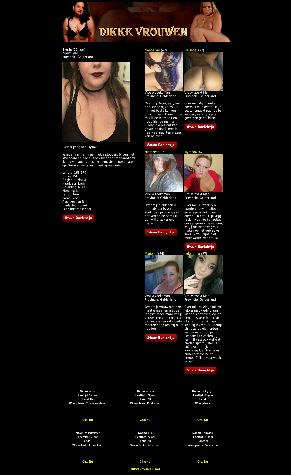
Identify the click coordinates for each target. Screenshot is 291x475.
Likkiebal (190, 50)
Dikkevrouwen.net (145, 469)
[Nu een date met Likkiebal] (200, 130)
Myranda (190, 152)
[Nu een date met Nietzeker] (161, 235)
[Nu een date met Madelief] (161, 340)
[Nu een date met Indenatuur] (200, 373)
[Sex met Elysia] (96, 140)
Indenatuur (192, 253)
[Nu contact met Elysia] (78, 221)
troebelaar (152, 50)
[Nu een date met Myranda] (200, 250)
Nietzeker (152, 152)
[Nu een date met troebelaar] (161, 148)
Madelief (151, 253)
